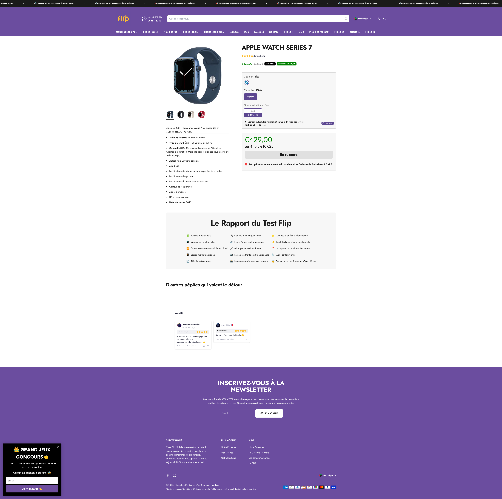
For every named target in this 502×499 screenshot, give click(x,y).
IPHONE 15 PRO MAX (319, 32)
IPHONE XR (339, 32)
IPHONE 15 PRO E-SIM (214, 32)
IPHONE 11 (288, 32)
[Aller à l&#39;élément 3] (191, 115)
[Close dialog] (58, 447)
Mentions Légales (173, 488)
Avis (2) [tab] (179, 313)
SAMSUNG (259, 32)
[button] (253, 56)
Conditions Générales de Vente (196, 488)
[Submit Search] (346, 18)
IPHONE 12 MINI (150, 32)
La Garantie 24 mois (259, 452)
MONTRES (273, 32)
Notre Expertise (228, 447)
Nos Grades (227, 452)
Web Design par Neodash (207, 485)
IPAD (246, 32)
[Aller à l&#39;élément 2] (180, 115)
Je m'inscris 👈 (32, 489)
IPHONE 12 (354, 32)
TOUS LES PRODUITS (125, 32)
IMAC (301, 32)
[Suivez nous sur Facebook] (168, 475)
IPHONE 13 (370, 32)
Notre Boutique (228, 458)
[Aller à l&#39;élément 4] (201, 115)
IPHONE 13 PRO (170, 32)
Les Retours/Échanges (259, 458)
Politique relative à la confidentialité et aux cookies (233, 488)
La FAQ (252, 463)
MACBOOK (234, 32)
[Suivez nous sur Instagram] (174, 475)
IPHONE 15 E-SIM (190, 32)
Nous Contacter (256, 447)
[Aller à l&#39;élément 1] (170, 115)
